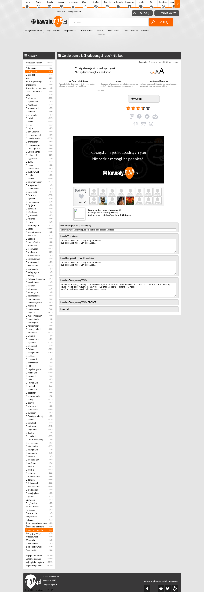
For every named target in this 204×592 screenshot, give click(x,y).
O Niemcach (39, 332)
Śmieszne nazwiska (39, 527)
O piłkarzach (39, 346)
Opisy (84, 2)
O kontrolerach (39, 262)
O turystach (39, 429)
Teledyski (163, 2)
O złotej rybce (39, 493)
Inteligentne (39, 85)
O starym (39, 403)
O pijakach (39, 342)
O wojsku (39, 470)
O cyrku (39, 162)
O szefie (39, 419)
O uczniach (39, 436)
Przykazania (39, 516)
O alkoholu (39, 98)
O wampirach (39, 450)
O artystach (39, 115)
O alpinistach (39, 101)
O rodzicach (39, 373)
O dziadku (39, 178)
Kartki (38, 2)
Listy (39, 95)
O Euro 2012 (39, 192)
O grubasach (39, 215)
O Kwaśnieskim (39, 282)
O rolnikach (39, 376)
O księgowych (39, 272)
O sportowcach (39, 396)
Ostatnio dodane (39, 559)
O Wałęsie (39, 456)
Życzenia (73, 2)
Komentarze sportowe (39, 88)
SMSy (96, 2)
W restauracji (39, 537)
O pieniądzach (39, 339)
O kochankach (39, 252)
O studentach (39, 409)
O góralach (39, 209)
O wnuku (39, 466)
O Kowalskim (39, 265)
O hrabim (39, 222)
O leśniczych (39, 292)
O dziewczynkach (39, 182)
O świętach (39, 413)
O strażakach (39, 406)
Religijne (39, 520)
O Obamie (39, 336)
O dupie (39, 175)
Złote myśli (39, 550)
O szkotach (39, 423)
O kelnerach (39, 245)
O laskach (39, 286)
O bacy (39, 125)
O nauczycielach (39, 329)
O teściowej (39, 426)
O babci (39, 118)
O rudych (39, 379)
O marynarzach (39, 299)
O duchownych (39, 172)
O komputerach (39, 259)
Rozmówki (174, 2)
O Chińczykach (39, 148)
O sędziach (39, 393)
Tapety (50, 2)
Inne (39, 78)
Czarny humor (39, 71)
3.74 (154, 107)
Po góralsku (39, 503)
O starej (39, 399)
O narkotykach (39, 326)
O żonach (39, 480)
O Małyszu (39, 306)
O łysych (39, 496)
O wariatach (39, 453)
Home (27, 2)
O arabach (39, 111)
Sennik (107, 2)
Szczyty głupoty (39, 533)
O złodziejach (39, 490)
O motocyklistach (39, 316)
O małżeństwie (39, 309)
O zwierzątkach (39, 486)
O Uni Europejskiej (39, 440)
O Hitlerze (39, 219)
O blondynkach (39, 138)
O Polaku (39, 349)
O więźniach (39, 463)
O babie (39, 122)
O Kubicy (39, 275)
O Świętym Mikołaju (39, 416)
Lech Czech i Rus (39, 91)
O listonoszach (39, 296)
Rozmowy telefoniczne (39, 523)
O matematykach (39, 302)
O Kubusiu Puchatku (39, 279)
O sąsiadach (39, 389)
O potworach (39, 359)
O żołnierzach (39, 483)
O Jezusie (39, 239)
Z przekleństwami (39, 547)
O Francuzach (39, 202)
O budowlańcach (39, 145)
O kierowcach (39, 249)
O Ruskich (39, 386)
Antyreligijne (39, 68)
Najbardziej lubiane (39, 565)
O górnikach (39, 212)
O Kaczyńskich (39, 242)
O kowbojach (39, 269)
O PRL (39, 366)
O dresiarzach (39, 168)
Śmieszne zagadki (39, 530)
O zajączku (39, 473)
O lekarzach (39, 289)
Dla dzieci (39, 75)
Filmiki (141, 2)
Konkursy (129, 2)
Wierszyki (39, 540)
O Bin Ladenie (39, 132)
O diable (39, 165)
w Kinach (118, 2)
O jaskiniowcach (39, 232)
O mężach (39, 312)
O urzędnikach (39, 443)
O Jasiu (39, 229)
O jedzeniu (39, 235)
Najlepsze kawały (39, 555)
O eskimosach (39, 188)
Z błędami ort (39, 543)
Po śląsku (39, 510)
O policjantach (39, 352)
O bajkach (39, 128)
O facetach (39, 195)
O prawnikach (39, 363)
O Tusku (39, 433)
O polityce (39, 356)
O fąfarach (39, 198)
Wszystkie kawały (39, 63)
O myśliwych (39, 322)
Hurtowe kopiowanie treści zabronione (160, 581)
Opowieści (39, 500)
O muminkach (39, 319)
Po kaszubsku (39, 506)
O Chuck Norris (39, 152)
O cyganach (39, 158)
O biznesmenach (39, 135)
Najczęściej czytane (39, 562)
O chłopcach (39, 155)
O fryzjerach (39, 205)
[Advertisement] (102, 43)
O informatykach (39, 225)
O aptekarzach (39, 108)
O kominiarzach (39, 255)
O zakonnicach (39, 476)
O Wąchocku (39, 446)
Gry (152, 2)
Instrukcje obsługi (39, 81)
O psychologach (39, 369)
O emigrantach (39, 185)
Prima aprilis (39, 513)
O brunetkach (39, 142)
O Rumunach (39, 383)
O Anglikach (39, 105)
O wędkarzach (39, 460)
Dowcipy (62, 2)
